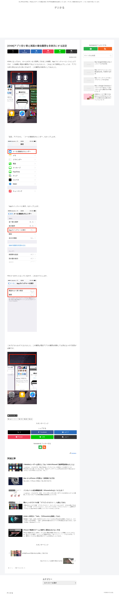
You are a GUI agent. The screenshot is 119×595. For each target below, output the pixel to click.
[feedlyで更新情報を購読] (40, 447)
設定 (31, 419)
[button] (71, 51)
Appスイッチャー (13, 419)
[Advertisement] (59, 25)
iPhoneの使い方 (13, 415)
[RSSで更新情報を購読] (44, 447)
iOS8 (21, 419)
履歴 (26, 419)
